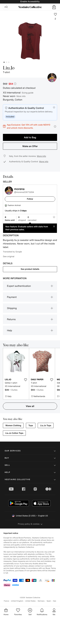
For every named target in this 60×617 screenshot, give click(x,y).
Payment (12, 297)
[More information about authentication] (54, 107)
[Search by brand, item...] (6, 7)
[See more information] (55, 126)
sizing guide (27, 92)
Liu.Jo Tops (45, 425)
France (6, 601)
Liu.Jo (8, 68)
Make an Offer (30, 146)
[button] (54, 7)
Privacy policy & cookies (29, 524)
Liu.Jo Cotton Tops (14, 433)
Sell (7, 465)
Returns (11, 319)
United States (30, 601)
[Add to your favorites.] (25, 380)
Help (9, 330)
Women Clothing (13, 425)
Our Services (13, 451)
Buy (7, 458)
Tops (30, 425)
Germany (41, 601)
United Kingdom (17, 601)
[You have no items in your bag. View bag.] (54, 7)
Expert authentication (19, 286)
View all (30, 406)
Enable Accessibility (30, 1)
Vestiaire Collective (17, 479)
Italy (54, 601)
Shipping (12, 308)
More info (20, 96)
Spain (49, 601)
